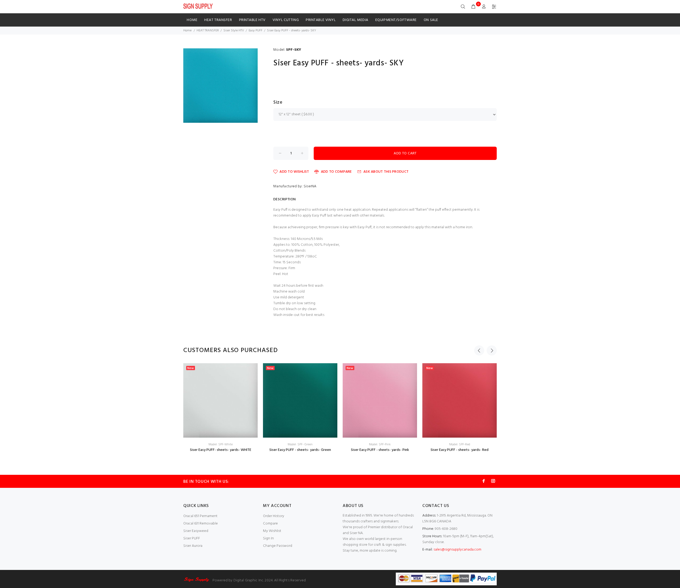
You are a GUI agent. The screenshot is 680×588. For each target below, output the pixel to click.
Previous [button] (479, 350)
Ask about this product (386, 172)
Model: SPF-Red (459, 444)
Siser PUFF (191, 538)
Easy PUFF (255, 30)
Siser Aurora (192, 546)
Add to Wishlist (294, 172)
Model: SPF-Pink (380, 444)
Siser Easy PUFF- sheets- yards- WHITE (220, 450)
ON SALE (431, 20)
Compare (270, 524)
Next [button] (492, 350)
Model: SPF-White (221, 444)
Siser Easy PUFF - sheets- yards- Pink (380, 450)
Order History (273, 516)
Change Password (277, 546)
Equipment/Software (396, 20)
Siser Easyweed (195, 531)
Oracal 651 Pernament (200, 516)
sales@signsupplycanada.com (457, 550)
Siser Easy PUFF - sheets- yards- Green (300, 450)
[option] (220, 408)
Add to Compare (336, 172)
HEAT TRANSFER (218, 20)
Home (192, 20)
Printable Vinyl (320, 20)
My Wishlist (272, 531)
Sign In (268, 538)
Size (277, 102)
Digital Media (355, 20)
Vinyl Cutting (286, 20)
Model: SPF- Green (300, 444)
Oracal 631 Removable (200, 524)
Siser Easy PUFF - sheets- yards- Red (459, 450)
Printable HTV (252, 20)
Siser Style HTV (233, 30)
